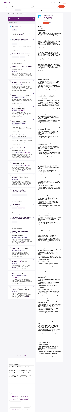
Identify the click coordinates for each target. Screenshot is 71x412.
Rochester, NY (15, 13)
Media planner (25, 396)
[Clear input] (30, 6)
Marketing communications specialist (19, 393)
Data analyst (14, 399)
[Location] (44, 6)
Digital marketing (15, 409)
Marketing (27, 406)
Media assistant (15, 396)
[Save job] (33, 25)
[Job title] (18, 6)
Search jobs (10, 13)
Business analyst (24, 399)
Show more (21, 34)
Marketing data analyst (16, 406)
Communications (15, 390)
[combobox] (19, 6)
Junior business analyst (16, 402)
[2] (25, 355)
